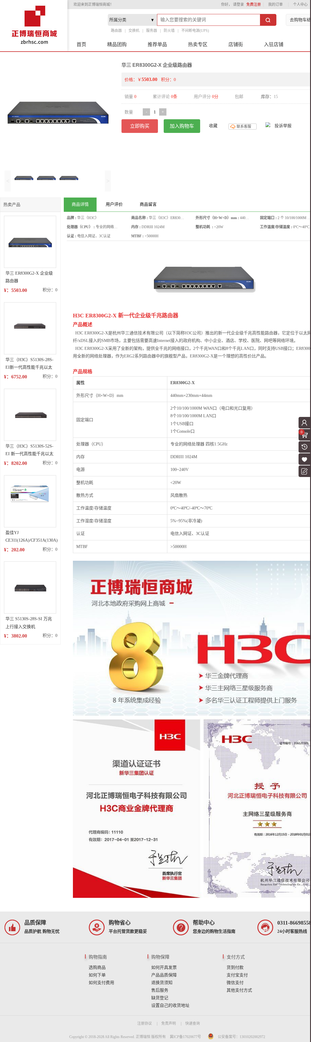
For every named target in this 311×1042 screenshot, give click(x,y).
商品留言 (148, 204)
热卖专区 (197, 44)
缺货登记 (159, 998)
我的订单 (275, 4)
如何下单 (97, 975)
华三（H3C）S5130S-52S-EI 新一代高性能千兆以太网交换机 (29, 451)
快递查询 (192, 1023)
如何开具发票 (164, 967)
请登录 (238, 4)
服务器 (151, 31)
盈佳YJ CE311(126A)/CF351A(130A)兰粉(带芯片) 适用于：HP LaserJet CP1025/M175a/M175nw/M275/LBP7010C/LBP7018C (31, 537)
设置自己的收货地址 (170, 1005)
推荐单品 (157, 44)
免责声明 (168, 1023)
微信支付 (235, 982)
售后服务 (159, 990)
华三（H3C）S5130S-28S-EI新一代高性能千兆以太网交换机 (29, 364)
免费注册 (253, 4)
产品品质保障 (164, 975)
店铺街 (235, 44)
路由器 (116, 31)
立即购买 (139, 126)
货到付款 (235, 967)
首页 (81, 44)
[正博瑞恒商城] (33, 25)
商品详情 (80, 204)
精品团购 (117, 44)
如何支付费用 (101, 982)
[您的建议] (304, 471)
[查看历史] (304, 447)
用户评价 (114, 204)
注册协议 (144, 1023)
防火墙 (169, 31)
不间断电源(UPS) (195, 31)
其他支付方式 (239, 990)
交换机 (133, 31)
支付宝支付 (237, 975)
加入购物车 (182, 126)
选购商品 (97, 967)
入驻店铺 (273, 44)
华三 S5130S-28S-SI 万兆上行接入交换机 (28, 623)
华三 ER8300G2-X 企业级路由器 (29, 277)
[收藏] (304, 459)
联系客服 (244, 126)
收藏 (213, 125)
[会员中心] (304, 422)
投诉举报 (283, 125)
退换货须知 (162, 982)
